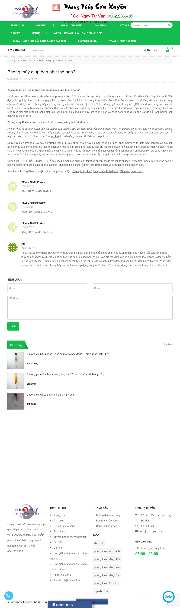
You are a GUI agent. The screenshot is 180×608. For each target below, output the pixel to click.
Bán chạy (16, 345)
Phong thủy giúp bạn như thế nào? (41, 71)
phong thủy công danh (107, 551)
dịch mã (99, 543)
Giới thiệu (41, 25)
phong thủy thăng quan (107, 567)
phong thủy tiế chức (105, 583)
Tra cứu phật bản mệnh (123, 41)
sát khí (55, 136)
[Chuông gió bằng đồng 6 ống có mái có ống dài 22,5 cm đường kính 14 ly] (15, 360)
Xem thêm (167, 344)
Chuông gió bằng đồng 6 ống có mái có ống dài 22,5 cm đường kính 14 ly (68, 354)
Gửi (13, 326)
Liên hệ (36, 33)
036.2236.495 (147, 526)
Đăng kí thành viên (106, 526)
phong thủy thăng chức (107, 559)
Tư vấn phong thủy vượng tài (70, 536)
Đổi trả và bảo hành (107, 520)
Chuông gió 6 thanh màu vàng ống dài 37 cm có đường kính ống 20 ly (66, 374)
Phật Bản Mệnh (87, 41)
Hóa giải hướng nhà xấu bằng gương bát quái (38, 41)
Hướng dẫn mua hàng (108, 515)
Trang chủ (17, 25)
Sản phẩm (101, 25)
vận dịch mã (101, 591)
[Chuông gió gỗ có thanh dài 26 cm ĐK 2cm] (15, 401)
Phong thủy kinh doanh (105, 171)
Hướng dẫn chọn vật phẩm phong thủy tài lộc (45, 171)
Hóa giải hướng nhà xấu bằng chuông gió (77, 33)
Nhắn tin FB (64, 604)
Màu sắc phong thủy (131, 171)
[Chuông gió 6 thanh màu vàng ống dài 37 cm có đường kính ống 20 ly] (15, 380)
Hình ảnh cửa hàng (71, 25)
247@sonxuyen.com (151, 531)
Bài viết (15, 33)
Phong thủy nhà (81, 171)
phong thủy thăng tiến (106, 575)
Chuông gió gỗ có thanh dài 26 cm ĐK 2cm (51, 394)
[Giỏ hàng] (167, 50)
